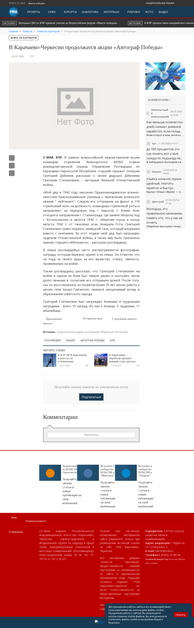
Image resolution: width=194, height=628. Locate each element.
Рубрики (133, 12)
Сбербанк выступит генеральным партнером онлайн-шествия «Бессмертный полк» (165, 226)
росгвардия (53, 340)
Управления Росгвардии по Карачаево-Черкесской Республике (92, 332)
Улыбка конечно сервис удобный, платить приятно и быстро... (164, 183)
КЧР (112, 340)
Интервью (111, 12)
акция (70, 340)
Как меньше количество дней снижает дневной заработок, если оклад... (164, 126)
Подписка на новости (36, 521)
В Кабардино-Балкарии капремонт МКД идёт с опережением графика (165, 162)
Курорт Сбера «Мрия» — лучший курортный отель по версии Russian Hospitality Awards (165, 191)
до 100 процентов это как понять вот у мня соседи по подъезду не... (164, 153)
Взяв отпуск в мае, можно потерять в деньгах (165, 135)
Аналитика (90, 12)
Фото (149, 12)
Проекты (33, 12)
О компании (16, 532)
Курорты (70, 12)
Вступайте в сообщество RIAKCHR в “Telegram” (145, 471)
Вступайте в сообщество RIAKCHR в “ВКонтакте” (107, 471)
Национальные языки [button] (160, 3)
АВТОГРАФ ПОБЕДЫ (92, 340)
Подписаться (91, 397)
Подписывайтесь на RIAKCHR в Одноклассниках (72, 469)
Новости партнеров (24, 38)
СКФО (51, 12)
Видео (163, 12)
